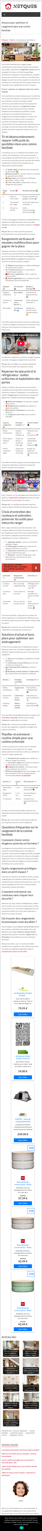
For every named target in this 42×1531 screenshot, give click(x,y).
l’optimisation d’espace (17, 498)
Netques (5, 40)
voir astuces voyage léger (21, 775)
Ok (22, 1528)
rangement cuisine (16, 1435)
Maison (12, 40)
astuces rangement (20, 1431)
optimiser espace (16, 1433)
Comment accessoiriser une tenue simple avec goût (20, 1450)
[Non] (39, 1523)
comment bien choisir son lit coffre (14, 951)
